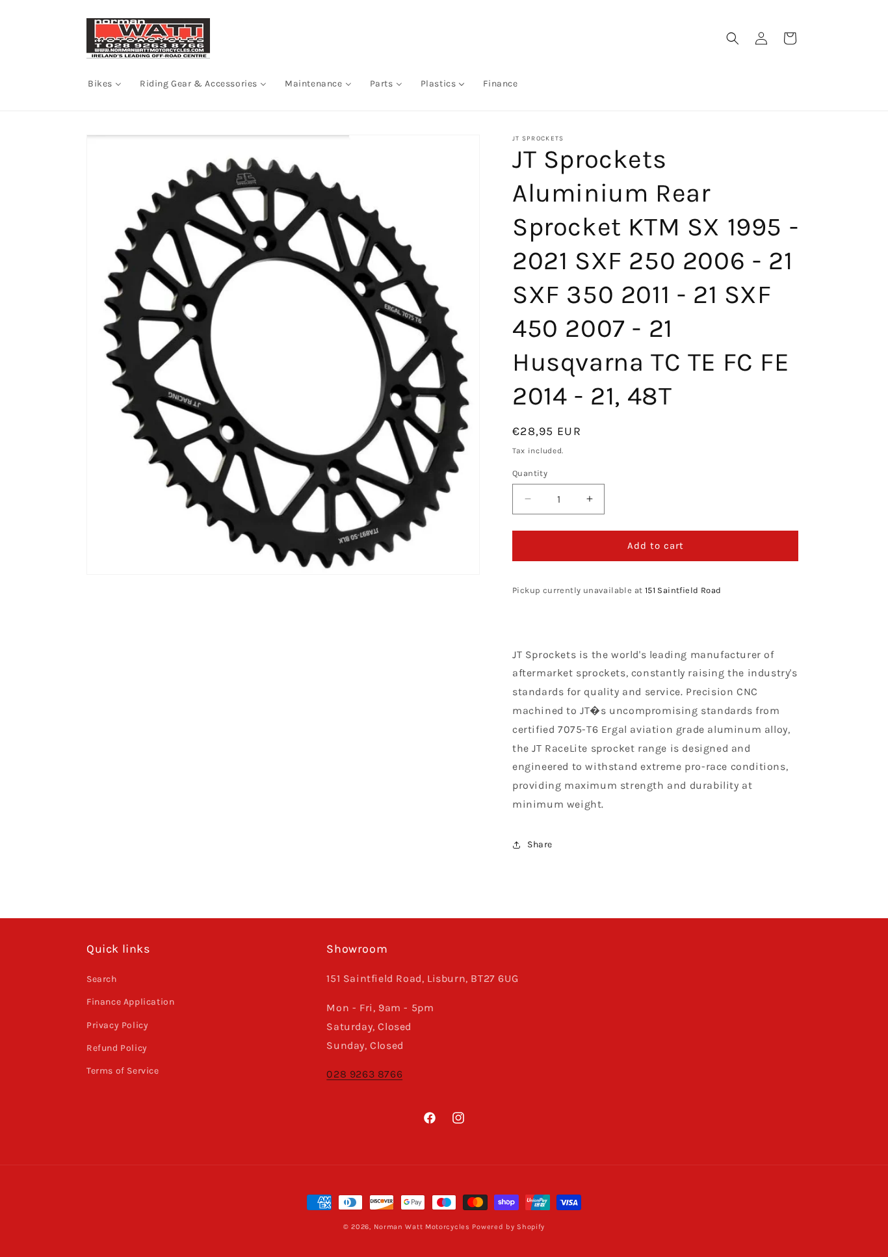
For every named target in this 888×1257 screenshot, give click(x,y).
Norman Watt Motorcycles (422, 1227)
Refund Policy (117, 1047)
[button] (732, 38)
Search (101, 979)
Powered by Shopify (508, 1227)
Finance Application (130, 1001)
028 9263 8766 (364, 1074)
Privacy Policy (117, 1025)
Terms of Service (122, 1070)
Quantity (529, 473)
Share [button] (540, 844)
